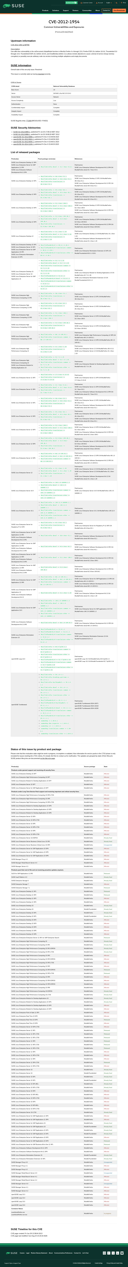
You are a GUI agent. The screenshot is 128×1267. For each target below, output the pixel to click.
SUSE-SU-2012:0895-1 (21, 132)
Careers (22, 1253)
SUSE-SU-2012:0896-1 (21, 134)
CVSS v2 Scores (16, 82)
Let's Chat (85, 1253)
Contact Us (106, 10)
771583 (29, 121)
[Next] (70, 32)
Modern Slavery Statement (39, 1253)
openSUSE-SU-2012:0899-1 (23, 137)
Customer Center (88, 2)
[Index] (65, 32)
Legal (27, 1253)
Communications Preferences (63, 1253)
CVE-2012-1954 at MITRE (20, 45)
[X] (113, 1253)
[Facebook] (108, 1253)
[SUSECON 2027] (72, 2)
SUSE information (21, 65)
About (51, 1253)
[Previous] (58, 32)
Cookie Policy (119, 1263)
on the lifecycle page (47, 758)
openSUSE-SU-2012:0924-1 (23, 139)
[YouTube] (104, 1253)
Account (100, 2)
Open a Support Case (15, 1263)
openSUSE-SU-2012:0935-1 (23, 142)
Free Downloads (119, 10)
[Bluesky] (122, 1253)
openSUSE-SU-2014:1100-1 (23, 144)
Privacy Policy (110, 1263)
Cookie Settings (98, 1263)
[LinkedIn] (117, 1253)
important (41, 74)
